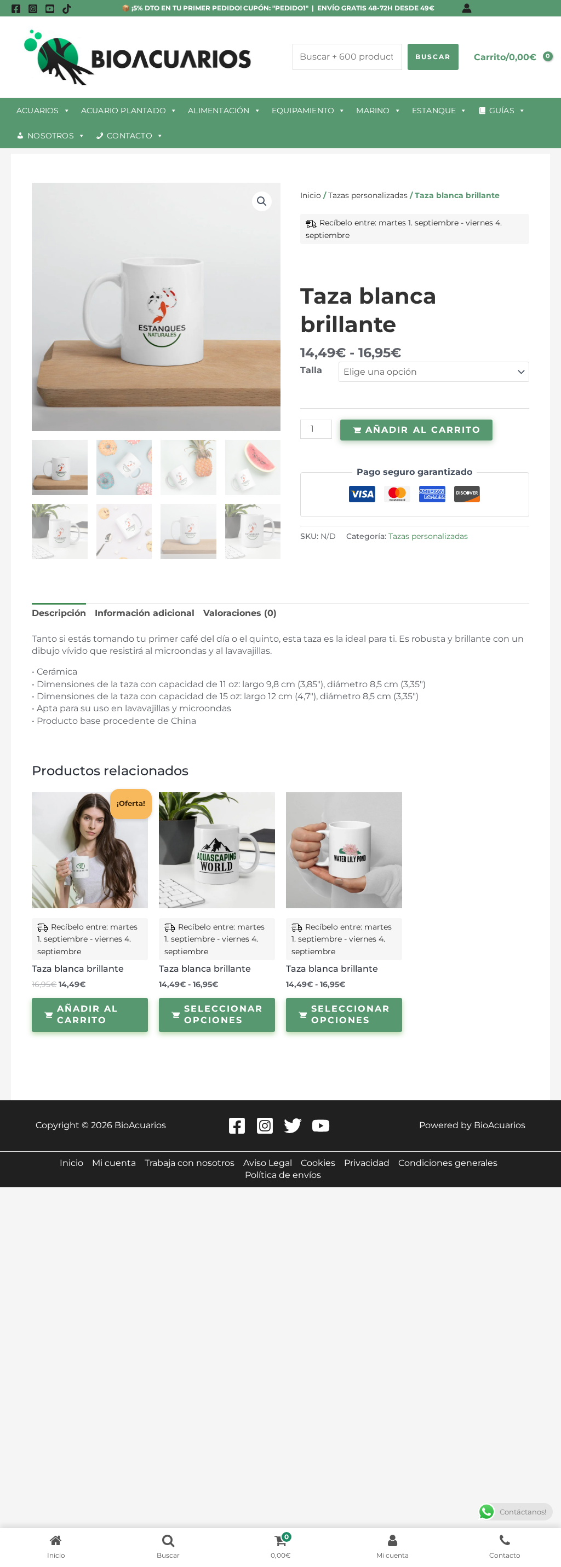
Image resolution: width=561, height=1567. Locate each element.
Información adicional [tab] (144, 613)
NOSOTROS (50, 136)
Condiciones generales (447, 1163)
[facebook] (16, 9)
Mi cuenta (114, 1163)
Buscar (433, 57)
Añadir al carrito (423, 429)
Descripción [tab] (59, 613)
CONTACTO (129, 136)
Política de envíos (283, 1175)
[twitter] (294, 1126)
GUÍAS (501, 110)
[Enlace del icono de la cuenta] (467, 8)
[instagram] (33, 9)
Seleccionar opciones (223, 1014)
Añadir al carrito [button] (87, 1014)
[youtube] (50, 9)
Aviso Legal (267, 1163)
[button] (262, 201)
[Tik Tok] (67, 9)
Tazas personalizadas (368, 195)
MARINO (373, 110)
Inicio (310, 195)
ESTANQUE (434, 110)
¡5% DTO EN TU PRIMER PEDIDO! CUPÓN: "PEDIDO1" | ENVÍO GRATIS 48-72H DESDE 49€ (282, 8)
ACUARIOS (37, 110)
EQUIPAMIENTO (303, 110)
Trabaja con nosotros (189, 1163)
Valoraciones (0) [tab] (240, 613)
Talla (311, 370)
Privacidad (367, 1163)
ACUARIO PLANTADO (123, 110)
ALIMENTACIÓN (218, 110)
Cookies (318, 1163)
